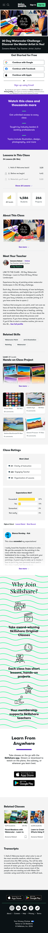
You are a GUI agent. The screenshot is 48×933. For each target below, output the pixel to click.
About (9, 913)
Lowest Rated (20, 524)
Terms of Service (35, 90)
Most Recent (31, 524)
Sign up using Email (24, 85)
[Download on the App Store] (24, 774)
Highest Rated (9, 524)
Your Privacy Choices (22, 921)
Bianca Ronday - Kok (21, 533)
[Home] (22, 5)
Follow (27, 261)
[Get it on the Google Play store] (24, 783)
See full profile (16, 324)
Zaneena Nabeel (20, 261)
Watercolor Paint (11, 340)
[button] (4, 4)
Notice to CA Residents (24, 924)
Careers (17, 913)
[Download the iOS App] (14, 897)
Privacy (31, 913)
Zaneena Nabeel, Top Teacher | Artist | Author (21, 49)
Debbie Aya (31, 408)
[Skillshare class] (16, 817)
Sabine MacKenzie (10, 433)
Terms (39, 913)
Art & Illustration (30, 340)
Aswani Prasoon (32, 432)
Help (24, 913)
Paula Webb (8, 408)
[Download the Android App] (33, 897)
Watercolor (21, 345)
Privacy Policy (8, 91)
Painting (8, 345)
